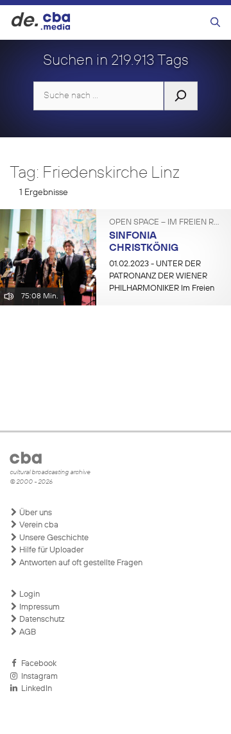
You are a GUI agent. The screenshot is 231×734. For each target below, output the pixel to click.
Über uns (34, 513)
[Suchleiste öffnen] (215, 22)
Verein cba (37, 525)
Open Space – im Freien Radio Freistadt (165, 222)
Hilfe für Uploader (50, 550)
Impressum (38, 607)
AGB (26, 632)
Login (28, 594)
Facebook (36, 664)
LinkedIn (34, 689)
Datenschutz (41, 619)
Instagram (37, 676)
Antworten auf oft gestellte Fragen (79, 563)
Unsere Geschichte (53, 538)
